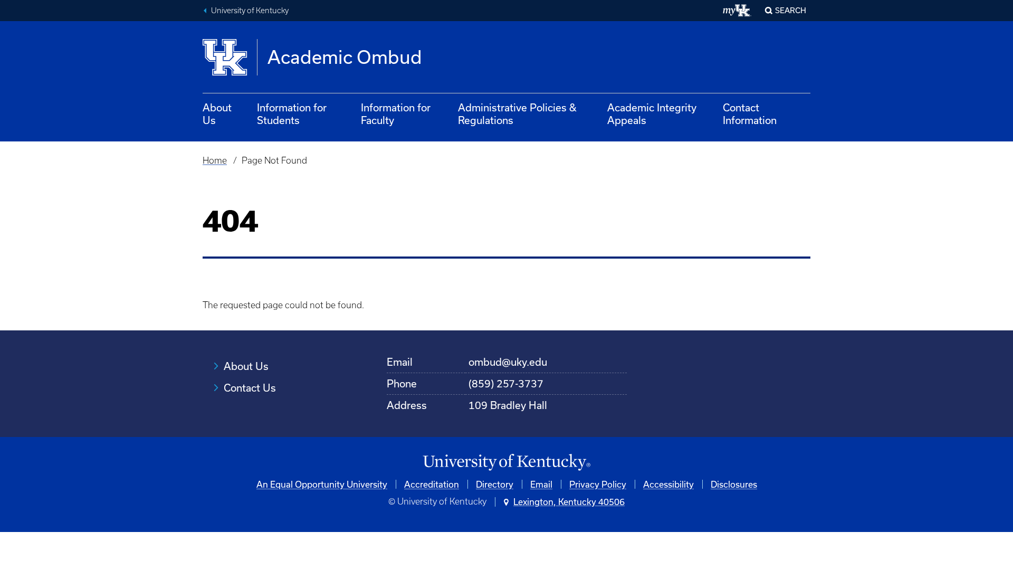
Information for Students (292, 113)
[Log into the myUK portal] (737, 10)
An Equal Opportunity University (321, 484)
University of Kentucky (250, 10)
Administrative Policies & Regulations (517, 113)
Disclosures (734, 484)
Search (790, 10)
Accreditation (431, 484)
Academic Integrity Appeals (651, 113)
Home (215, 160)
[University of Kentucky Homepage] (506, 462)
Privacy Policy (597, 484)
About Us (217, 113)
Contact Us (250, 388)
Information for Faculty (396, 113)
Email (541, 484)
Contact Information (750, 113)
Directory (494, 484)
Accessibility (668, 484)
